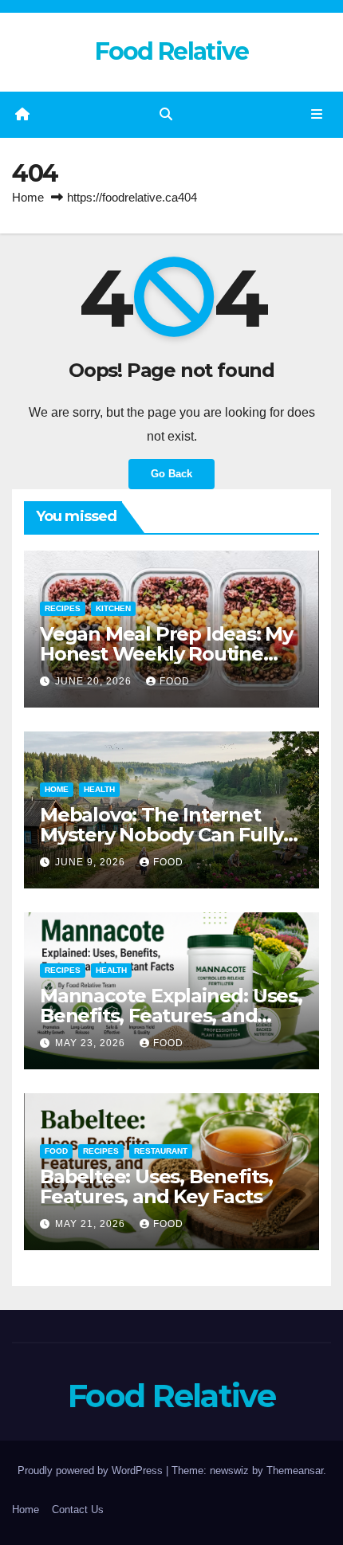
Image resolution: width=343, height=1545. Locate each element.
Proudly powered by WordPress (92, 1470)
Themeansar (294, 1470)
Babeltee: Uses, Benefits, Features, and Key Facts (156, 1186)
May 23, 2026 (91, 1043)
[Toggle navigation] (317, 114)
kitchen (113, 608)
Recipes (63, 608)
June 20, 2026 (95, 681)
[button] (166, 114)
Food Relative (172, 51)
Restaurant (160, 1151)
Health (99, 789)
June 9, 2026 (91, 862)
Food (175, 681)
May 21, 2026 (91, 1223)
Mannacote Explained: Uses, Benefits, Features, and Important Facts (171, 1015)
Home (28, 197)
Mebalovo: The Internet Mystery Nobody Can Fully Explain (161, 834)
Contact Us (78, 1510)
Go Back (171, 474)
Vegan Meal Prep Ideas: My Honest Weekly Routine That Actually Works (166, 653)
